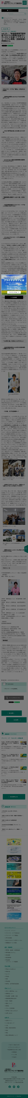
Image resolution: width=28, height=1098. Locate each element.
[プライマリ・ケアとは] (14, 294)
